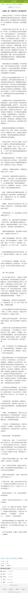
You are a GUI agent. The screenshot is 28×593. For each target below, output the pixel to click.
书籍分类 (17, 589)
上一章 (6, 563)
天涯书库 (14, 1)
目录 (26, 1)
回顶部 (23, 589)
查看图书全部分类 (14, 585)
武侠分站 (4, 589)
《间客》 (6, 574)
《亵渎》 (7, 582)
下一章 (6, 561)
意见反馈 (11, 589)
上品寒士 (7, 4)
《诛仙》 (6, 579)
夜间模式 (10, 7)
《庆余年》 (7, 571)
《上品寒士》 (8, 565)
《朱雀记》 (7, 576)
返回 (3, 1)
